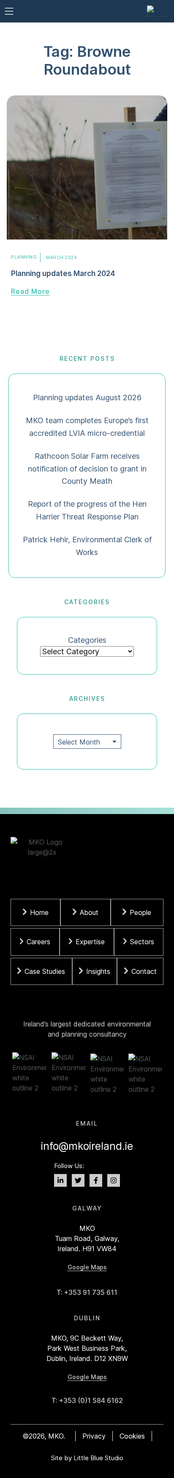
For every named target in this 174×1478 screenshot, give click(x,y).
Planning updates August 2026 (87, 397)
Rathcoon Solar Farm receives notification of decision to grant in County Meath (87, 469)
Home (39, 912)
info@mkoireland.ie (87, 1146)
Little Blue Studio (98, 1458)
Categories (87, 640)
